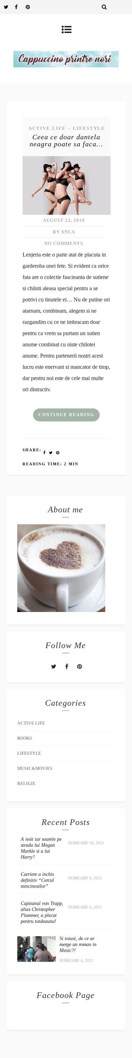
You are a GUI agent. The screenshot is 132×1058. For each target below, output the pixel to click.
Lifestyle (89, 128)
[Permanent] (67, 213)
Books (24, 738)
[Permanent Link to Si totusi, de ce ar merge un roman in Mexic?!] (36, 960)
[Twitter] (9, 7)
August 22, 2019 (64, 220)
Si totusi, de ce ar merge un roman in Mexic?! (77, 944)
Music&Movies (34, 768)
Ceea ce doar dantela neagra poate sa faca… (66, 140)
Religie (26, 783)
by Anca (64, 231)
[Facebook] (20, 7)
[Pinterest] (31, 7)
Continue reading (66, 414)
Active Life (47, 128)
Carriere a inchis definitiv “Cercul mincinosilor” (37, 880)
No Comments (63, 243)
